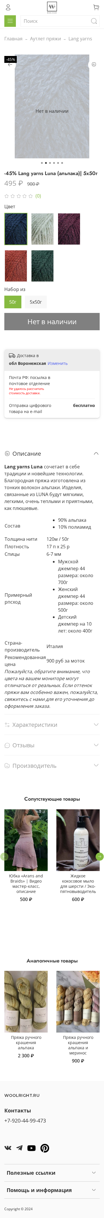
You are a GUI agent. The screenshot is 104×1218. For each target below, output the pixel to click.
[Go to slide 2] (46, 163)
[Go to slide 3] (50, 163)
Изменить (58, 363)
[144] (15, 266)
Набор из (14, 289)
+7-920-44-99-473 (25, 1120)
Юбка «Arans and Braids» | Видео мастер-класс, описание (26, 883)
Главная (13, 38)
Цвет (9, 206)
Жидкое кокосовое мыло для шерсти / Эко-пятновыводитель (78, 883)
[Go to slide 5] (58, 163)
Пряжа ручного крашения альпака (26, 1042)
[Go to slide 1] (42, 163)
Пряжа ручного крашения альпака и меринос (78, 1045)
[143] (69, 229)
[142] (42, 229)
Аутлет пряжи (45, 38)
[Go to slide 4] (54, 163)
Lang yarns (80, 38)
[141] (15, 229)
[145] (42, 266)
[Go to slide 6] (62, 163)
